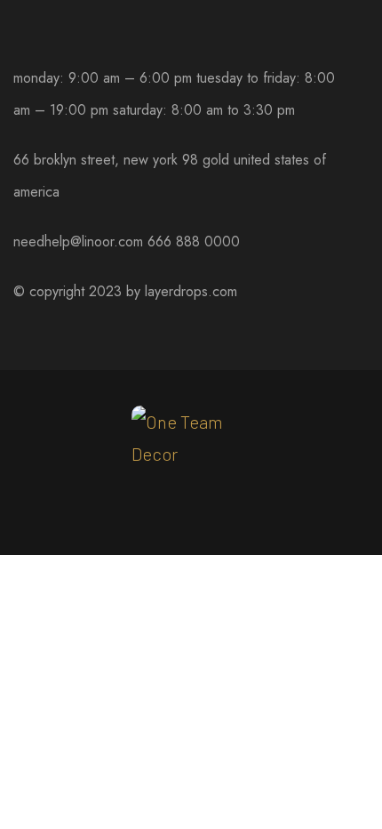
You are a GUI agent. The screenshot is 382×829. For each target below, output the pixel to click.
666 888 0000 (193, 241)
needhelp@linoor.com (78, 241)
